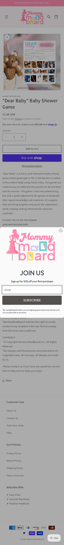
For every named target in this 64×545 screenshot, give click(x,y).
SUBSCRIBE (32, 300)
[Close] (61, 230)
